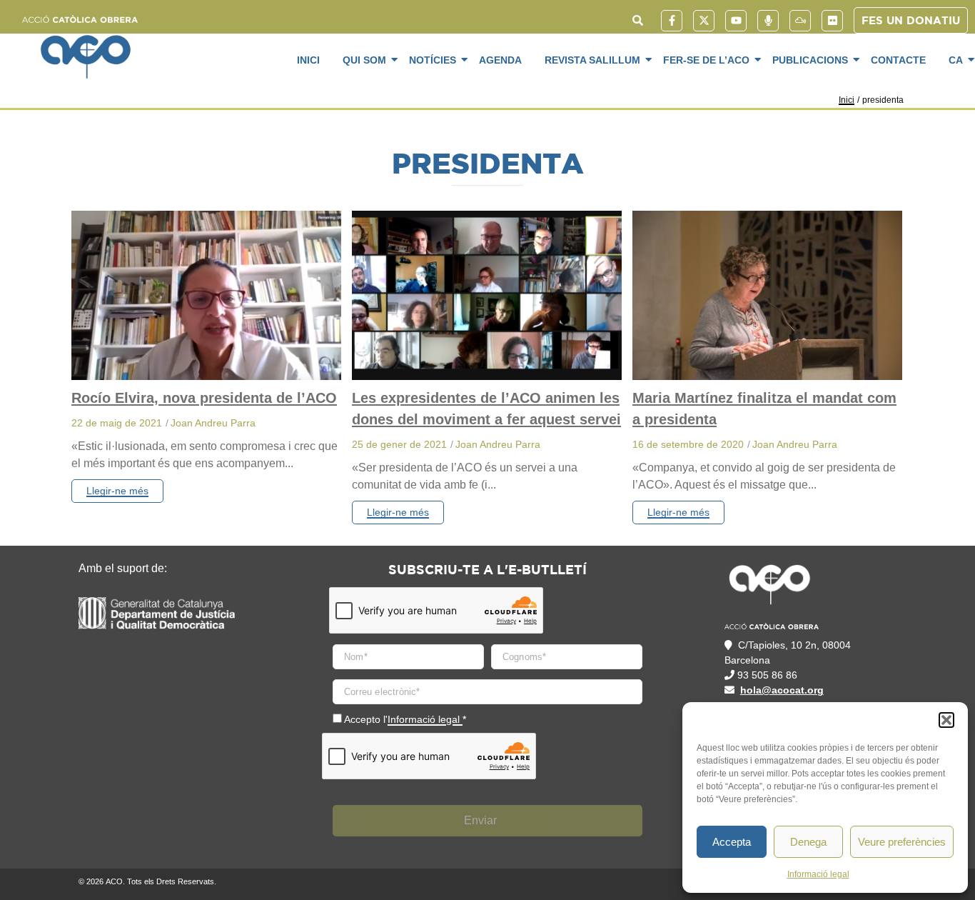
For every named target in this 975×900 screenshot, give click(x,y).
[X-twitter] (703, 20)
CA (956, 60)
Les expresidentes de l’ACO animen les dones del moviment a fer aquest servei (486, 408)
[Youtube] (736, 20)
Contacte (898, 60)
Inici (308, 60)
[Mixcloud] (800, 20)
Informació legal (818, 874)
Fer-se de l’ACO (706, 60)
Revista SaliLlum (592, 60)
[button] (946, 720)
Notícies (432, 60)
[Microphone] (768, 20)
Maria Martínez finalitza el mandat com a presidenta (764, 408)
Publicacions (810, 60)
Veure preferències (902, 842)
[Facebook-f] (671, 20)
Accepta (731, 842)
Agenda (500, 60)
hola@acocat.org (782, 690)
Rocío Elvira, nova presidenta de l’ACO (204, 398)
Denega (808, 842)
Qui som (364, 60)
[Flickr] (832, 20)
